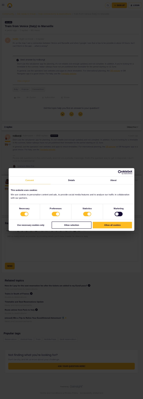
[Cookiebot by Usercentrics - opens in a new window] (120, 172)
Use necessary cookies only (30, 225)
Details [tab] (71, 180)
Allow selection (71, 225)
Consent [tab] (29, 180)
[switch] (56, 214)
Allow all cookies (112, 225)
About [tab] (113, 180)
